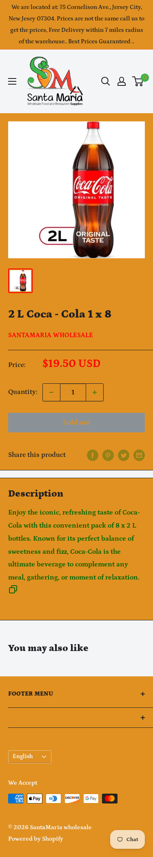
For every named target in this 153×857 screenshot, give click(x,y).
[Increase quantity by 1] (94, 392)
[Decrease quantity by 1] (51, 392)
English (23, 756)
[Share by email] (139, 455)
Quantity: (23, 392)
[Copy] (13, 591)
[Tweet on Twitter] (123, 455)
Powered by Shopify (35, 838)
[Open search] (105, 81)
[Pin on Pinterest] (108, 455)
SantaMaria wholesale (50, 335)
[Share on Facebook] (92, 455)
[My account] (122, 81)
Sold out (77, 422)
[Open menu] (12, 81)
